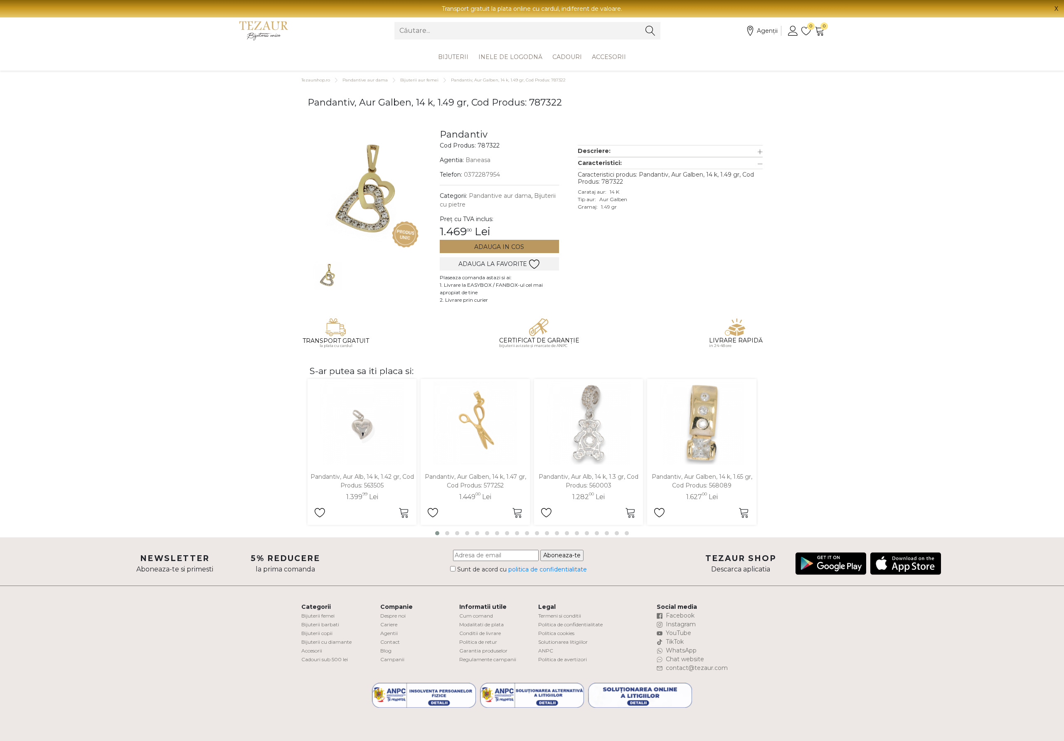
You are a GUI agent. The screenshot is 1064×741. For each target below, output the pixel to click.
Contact (390, 642)
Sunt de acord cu (521, 569)
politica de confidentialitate (547, 569)
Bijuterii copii (316, 633)
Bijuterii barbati (320, 624)
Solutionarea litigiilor (563, 642)
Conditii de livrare (480, 633)
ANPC (545, 650)
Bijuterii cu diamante (326, 642)
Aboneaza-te (562, 555)
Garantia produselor (483, 650)
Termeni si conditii (559, 616)
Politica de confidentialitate (570, 624)
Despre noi (393, 616)
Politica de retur (478, 642)
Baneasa (478, 160)
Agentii (389, 633)
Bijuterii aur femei (419, 80)
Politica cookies (556, 633)
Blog (386, 650)
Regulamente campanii (487, 659)
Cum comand (476, 616)
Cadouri (567, 57)
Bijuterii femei (318, 616)
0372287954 (482, 174)
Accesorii (609, 57)
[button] (670, 151)
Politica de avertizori (562, 659)
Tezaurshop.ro (315, 80)
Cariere (388, 624)
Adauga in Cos (499, 247)
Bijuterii (453, 57)
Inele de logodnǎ (510, 57)
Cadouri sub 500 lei (324, 659)
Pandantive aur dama (365, 80)
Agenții (767, 30)
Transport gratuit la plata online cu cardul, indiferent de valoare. (532, 8)
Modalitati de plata (481, 624)
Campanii (392, 659)
